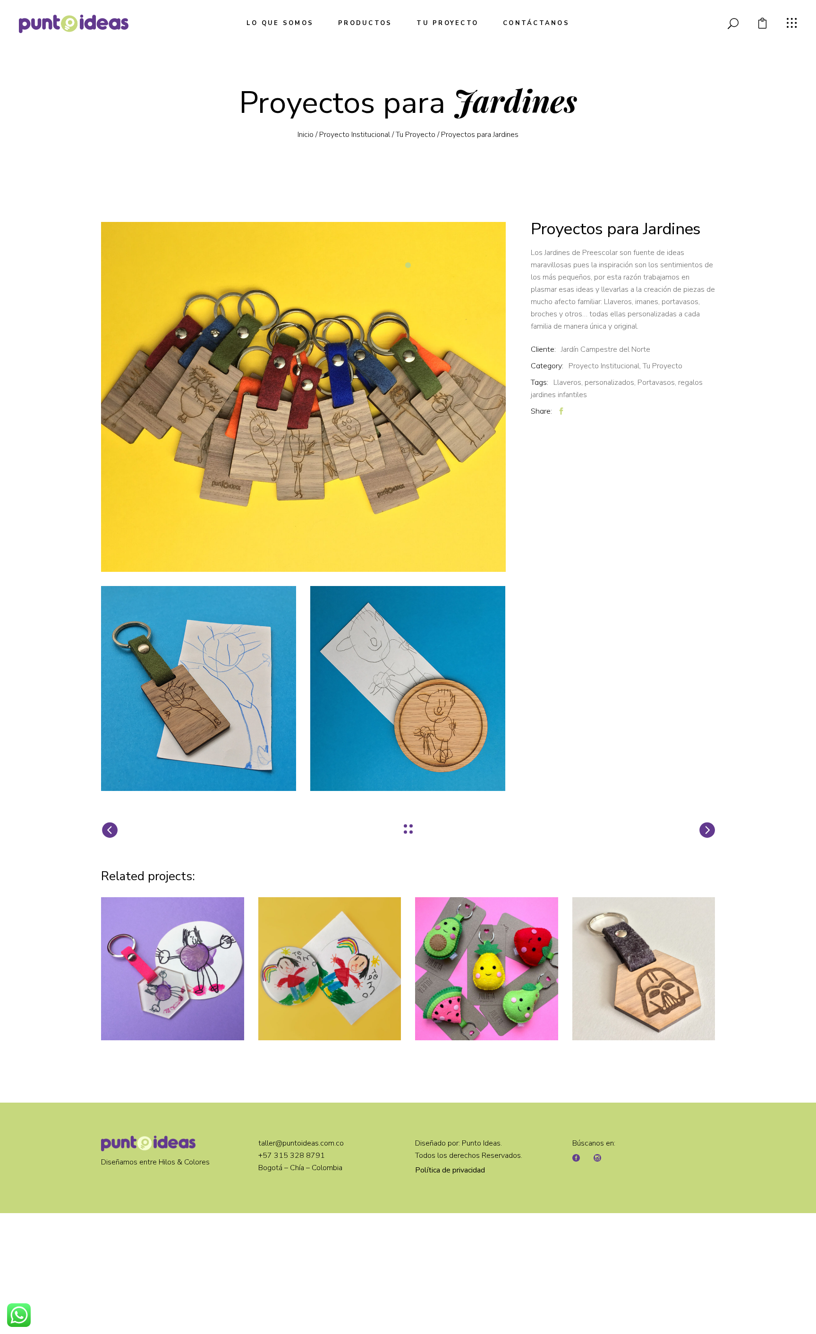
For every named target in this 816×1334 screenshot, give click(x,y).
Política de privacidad (450, 1170)
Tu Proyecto (415, 134)
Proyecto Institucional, (605, 366)
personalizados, (610, 382)
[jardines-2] (198, 688)
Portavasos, (657, 382)
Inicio (306, 134)
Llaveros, (568, 382)
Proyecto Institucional (354, 134)
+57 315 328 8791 (292, 1155)
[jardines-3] (407, 688)
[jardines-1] (303, 397)
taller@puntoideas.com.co (301, 1143)
